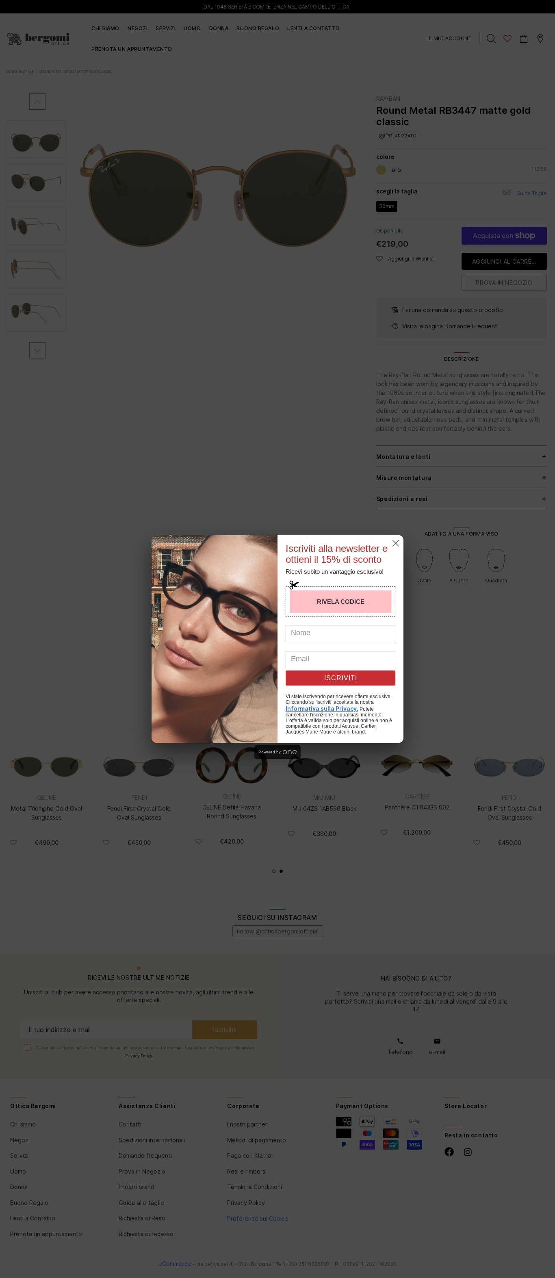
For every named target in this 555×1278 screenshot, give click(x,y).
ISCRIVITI (340, 678)
